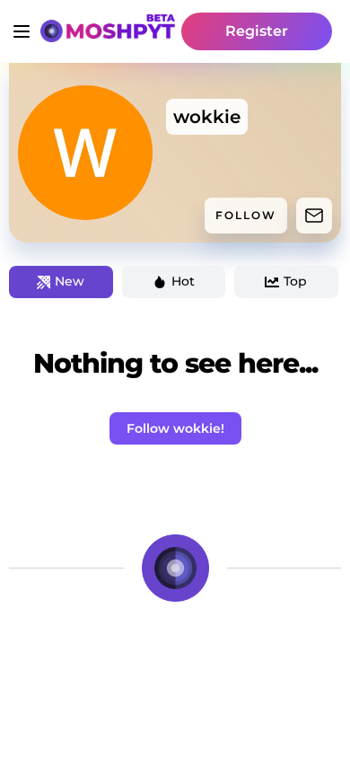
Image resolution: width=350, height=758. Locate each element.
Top (295, 281)
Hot (183, 281)
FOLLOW (245, 215)
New (69, 281)
